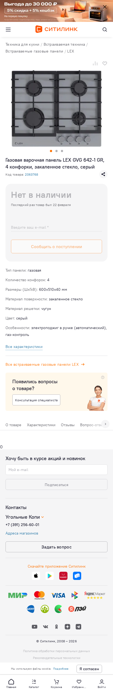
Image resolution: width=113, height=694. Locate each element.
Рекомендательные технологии (56, 658)
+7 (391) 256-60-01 (22, 524)
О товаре (13, 424)
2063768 (31, 174)
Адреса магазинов (21, 533)
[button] (11, 683)
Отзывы (68, 424)
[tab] (13, 426)
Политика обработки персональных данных (56, 651)
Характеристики (41, 424)
